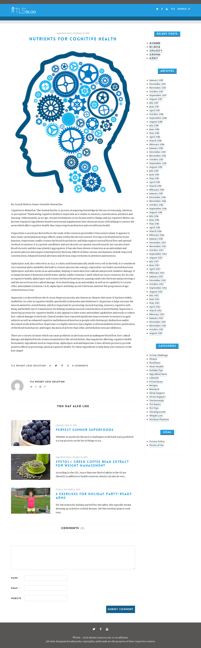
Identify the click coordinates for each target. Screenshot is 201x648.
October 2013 (156, 250)
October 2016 (156, 114)
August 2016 (156, 121)
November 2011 (157, 325)
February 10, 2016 (81, 33)
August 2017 (155, 99)
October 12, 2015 (80, 457)
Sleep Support (157, 393)
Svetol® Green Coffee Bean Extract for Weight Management (92, 464)
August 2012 (156, 291)
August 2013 (156, 257)
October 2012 (156, 284)
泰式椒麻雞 (154, 43)
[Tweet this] (56, 365)
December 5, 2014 (72, 489)
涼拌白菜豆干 (156, 50)
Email (15, 588)
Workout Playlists (159, 419)
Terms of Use (156, 445)
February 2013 (156, 272)
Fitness (59, 489)
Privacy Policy (157, 441)
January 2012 (156, 318)
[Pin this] (62, 365)
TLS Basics (155, 404)
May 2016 (154, 133)
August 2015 (155, 167)
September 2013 (158, 253)
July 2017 (154, 102)
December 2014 (157, 197)
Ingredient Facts (64, 33)
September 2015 (158, 163)
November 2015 (157, 155)
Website (16, 598)
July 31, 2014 (71, 425)
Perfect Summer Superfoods (85, 430)
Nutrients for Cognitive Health (73, 39)
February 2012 (157, 314)
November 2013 (157, 246)
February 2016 (156, 144)
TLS (173, 9)
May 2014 (154, 223)
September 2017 (158, 95)
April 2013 (154, 269)
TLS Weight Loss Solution (28, 365)
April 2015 (154, 182)
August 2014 (155, 212)
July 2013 (154, 261)
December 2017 (157, 84)
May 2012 (154, 303)
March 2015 (155, 186)
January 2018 (156, 80)
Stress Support (157, 396)
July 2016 (154, 125)
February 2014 (156, 235)
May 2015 (154, 178)
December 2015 (157, 152)
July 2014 (154, 216)
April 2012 (154, 306)
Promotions (156, 381)
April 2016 (154, 136)
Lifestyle (60, 425)
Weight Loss (156, 415)
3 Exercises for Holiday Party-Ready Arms (94, 496)
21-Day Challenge (158, 355)
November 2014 (157, 201)
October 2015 (156, 159)
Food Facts (154, 362)
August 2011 (155, 333)
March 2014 (155, 231)
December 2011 (157, 321)
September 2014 (158, 208)
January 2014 (156, 238)
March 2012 (155, 310)
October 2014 (156, 204)
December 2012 (157, 280)
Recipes (153, 385)
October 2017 (156, 91)
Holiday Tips (156, 370)
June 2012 (154, 299)
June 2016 (154, 129)
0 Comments (80, 365)
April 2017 (154, 110)
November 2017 (157, 87)
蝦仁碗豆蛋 (154, 46)
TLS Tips (154, 408)
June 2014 (154, 220)
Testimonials (156, 400)
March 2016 (155, 140)
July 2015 (154, 170)
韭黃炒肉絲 (154, 54)
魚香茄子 (153, 58)
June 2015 (154, 174)
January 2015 (156, 193)
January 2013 (156, 276)
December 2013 (157, 242)
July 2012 (154, 295)
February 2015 (156, 189)
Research (154, 389)
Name (15, 577)
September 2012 (158, 287)
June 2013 (154, 265)
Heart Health (156, 366)
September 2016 (158, 118)
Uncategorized (157, 411)
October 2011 (156, 329)
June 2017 (154, 106)
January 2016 (156, 148)
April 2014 (154, 227)
